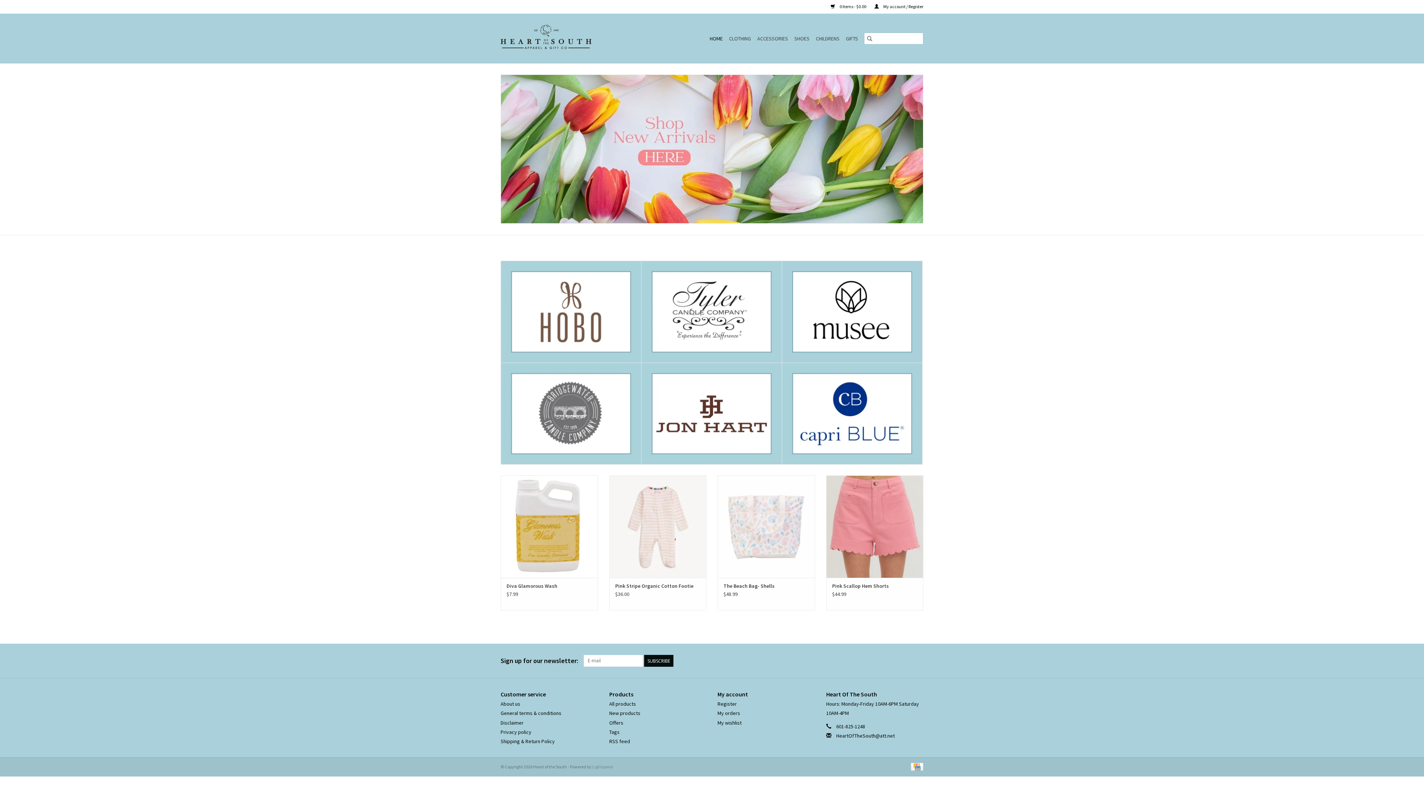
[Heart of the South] (563, 38)
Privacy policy (516, 732)
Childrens (828, 38)
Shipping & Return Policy (528, 741)
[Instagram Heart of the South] (917, 661)
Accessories (772, 38)
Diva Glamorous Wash (532, 586)
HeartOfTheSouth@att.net (865, 735)
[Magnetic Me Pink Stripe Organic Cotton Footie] (658, 526)
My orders (729, 713)
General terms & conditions (531, 713)
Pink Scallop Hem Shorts (860, 586)
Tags (614, 732)
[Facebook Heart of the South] (904, 661)
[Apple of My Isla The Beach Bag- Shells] (766, 526)
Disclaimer (512, 722)
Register (727, 704)
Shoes (802, 38)
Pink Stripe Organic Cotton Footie (654, 586)
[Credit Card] (915, 766)
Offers (616, 722)
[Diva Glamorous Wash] (549, 526)
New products (624, 713)
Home (716, 38)
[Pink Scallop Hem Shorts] (875, 526)
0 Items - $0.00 (853, 6)
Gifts (852, 38)
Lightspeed (602, 766)
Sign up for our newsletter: (539, 661)
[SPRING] (712, 149)
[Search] (869, 38)
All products (622, 704)
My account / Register (903, 6)
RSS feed (619, 741)
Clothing (740, 38)
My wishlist (730, 722)
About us (510, 704)
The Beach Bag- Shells (749, 586)
